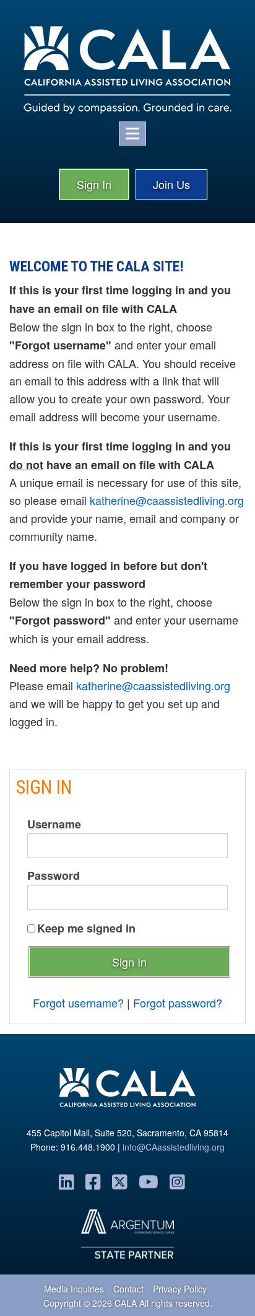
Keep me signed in (86, 928)
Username (54, 824)
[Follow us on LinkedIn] (66, 1181)
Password (53, 875)
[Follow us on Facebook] (93, 1181)
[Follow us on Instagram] (177, 1181)
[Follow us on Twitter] (119, 1181)
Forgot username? (78, 1002)
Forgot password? (177, 1002)
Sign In (94, 184)
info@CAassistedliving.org (174, 1147)
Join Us (171, 184)
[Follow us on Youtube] (148, 1181)
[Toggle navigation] (132, 133)
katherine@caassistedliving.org (167, 500)
